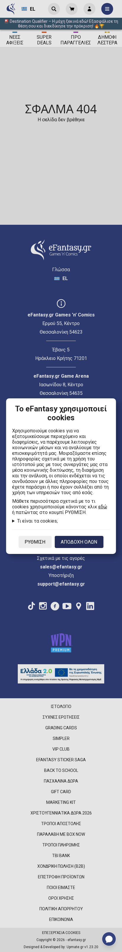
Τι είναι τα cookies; (37, 521)
